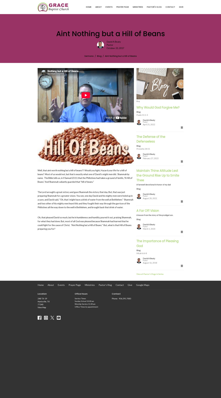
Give (181, 7)
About (98, 7)
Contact (170, 7)
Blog (99, 56)
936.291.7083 (125, 298)
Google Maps (142, 285)
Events (109, 7)
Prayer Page (122, 7)
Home (88, 7)
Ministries (138, 7)
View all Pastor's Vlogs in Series (150, 274)
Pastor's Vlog (154, 7)
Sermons (89, 56)
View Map (42, 307)
